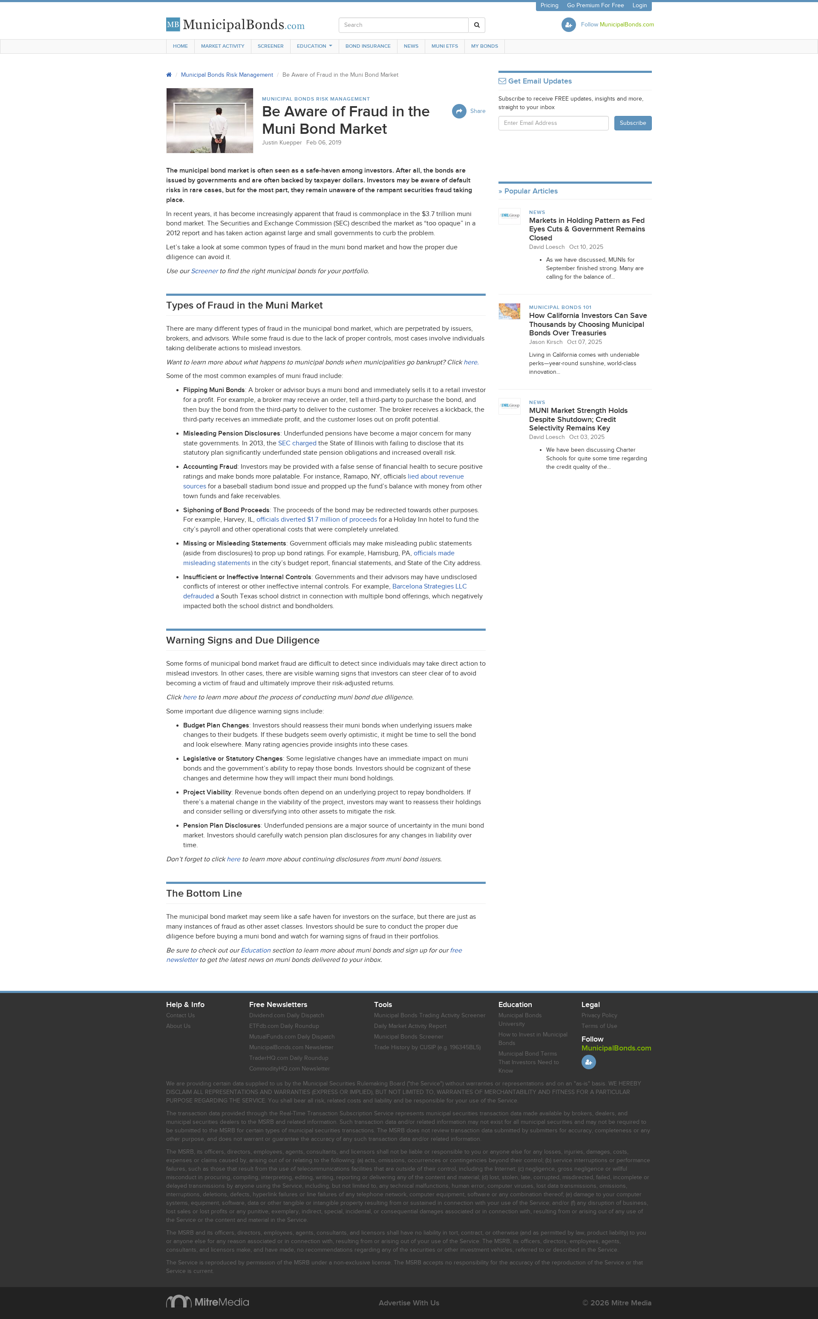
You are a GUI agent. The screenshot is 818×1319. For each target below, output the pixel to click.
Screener (271, 46)
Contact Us (180, 1015)
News (411, 46)
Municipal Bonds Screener (409, 1036)
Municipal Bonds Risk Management (227, 75)
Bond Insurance (368, 46)
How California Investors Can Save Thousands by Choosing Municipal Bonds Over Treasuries (588, 324)
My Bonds (484, 46)
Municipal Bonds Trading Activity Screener (430, 1015)
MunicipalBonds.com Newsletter (291, 1047)
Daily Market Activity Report (410, 1026)
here (189, 697)
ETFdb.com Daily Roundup (284, 1026)
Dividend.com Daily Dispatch (286, 1015)
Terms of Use (599, 1026)
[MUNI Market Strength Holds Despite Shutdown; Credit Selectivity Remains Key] (509, 406)
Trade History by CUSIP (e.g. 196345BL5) (427, 1047)
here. (471, 362)
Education (311, 46)
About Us (178, 1026)
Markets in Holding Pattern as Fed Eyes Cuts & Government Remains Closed (587, 229)
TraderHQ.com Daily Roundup (288, 1058)
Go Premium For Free (595, 5)
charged (297, 443)
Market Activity (223, 46)
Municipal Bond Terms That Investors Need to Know (528, 1062)
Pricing (550, 5)
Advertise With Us (409, 1303)
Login (640, 5)
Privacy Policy (599, 1015)
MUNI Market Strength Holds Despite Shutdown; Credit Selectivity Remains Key (578, 419)
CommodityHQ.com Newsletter (289, 1068)
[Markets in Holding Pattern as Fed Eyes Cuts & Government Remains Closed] (509, 216)
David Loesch (547, 247)
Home (180, 46)
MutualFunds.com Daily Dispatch (292, 1036)
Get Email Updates (539, 81)
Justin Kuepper (282, 142)
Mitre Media (207, 1301)
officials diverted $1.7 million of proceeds (316, 520)
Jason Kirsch (546, 342)
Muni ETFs (445, 46)
